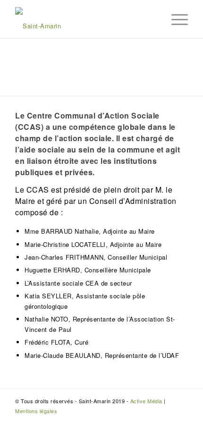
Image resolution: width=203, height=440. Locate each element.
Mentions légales (36, 411)
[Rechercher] (152, 19)
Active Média (146, 401)
